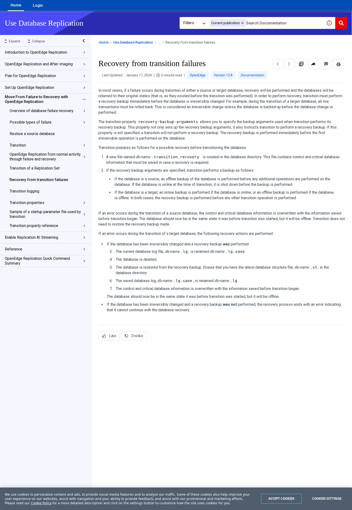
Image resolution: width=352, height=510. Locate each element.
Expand (14, 41)
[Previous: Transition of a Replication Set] (277, 64)
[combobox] (266, 23)
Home (16, 5)
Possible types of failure (30, 122)
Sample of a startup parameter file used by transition (45, 214)
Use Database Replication (133, 42)
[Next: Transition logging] (289, 64)
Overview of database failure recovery (42, 110)
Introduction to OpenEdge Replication (36, 52)
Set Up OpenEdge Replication (29, 87)
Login (38, 5)
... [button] (159, 42)
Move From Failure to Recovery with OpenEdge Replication (36, 99)
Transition (18, 145)
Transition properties (27, 202)
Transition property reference (34, 225)
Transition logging (24, 191)
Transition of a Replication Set (35, 168)
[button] (242, 23)
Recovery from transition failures (39, 179)
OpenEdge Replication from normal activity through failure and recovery (45, 156)
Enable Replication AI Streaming (31, 237)
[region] (176, 498)
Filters (188, 23)
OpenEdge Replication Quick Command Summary (37, 261)
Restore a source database (32, 133)
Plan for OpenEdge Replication (30, 76)
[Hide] (83, 40)
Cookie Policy (41, 503)
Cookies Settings (326, 498)
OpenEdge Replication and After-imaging (39, 64)
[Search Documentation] (341, 23)
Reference (13, 249)
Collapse (38, 41)
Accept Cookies (281, 498)
